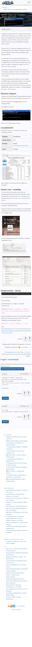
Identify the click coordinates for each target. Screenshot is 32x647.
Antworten (5, 398)
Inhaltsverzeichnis (6, 29)
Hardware (28, 352)
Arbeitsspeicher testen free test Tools (14, 352)
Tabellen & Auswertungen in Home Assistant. (17, 441)
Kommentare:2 (26, 347)
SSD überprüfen (12, 89)
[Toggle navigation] (29, 2)
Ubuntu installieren (22, 196)
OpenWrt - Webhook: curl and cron (14, 520)
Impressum (22, 606)
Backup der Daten (5, 66)
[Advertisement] (16, 628)
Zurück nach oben (16, 609)
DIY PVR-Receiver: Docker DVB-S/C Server (16, 506)
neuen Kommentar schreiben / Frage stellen (12, 368)
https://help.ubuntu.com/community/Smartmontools (16, 328)
